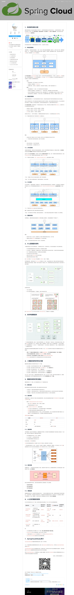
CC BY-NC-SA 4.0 (45, 581)
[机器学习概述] (10, 75)
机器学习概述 (14, 75)
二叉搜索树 (14, 86)
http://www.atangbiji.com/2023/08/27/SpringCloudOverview (38, 573)
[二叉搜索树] (10, 86)
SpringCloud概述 (14, 78)
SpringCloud (27, 584)
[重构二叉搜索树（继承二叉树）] (10, 83)
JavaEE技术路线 (45, 13)
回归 (13, 71)
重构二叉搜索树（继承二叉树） (16, 82)
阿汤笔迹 (58, 581)
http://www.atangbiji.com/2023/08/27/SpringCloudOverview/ (40, 580)
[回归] (10, 72)
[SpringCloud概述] (10, 79)
